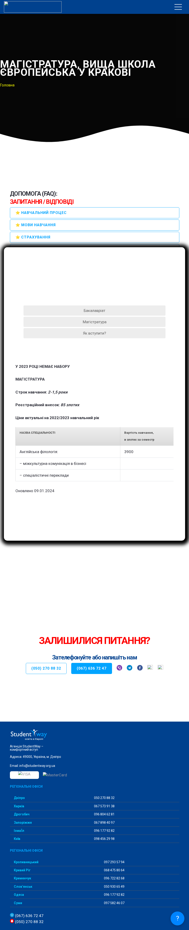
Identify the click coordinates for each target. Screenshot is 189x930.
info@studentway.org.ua (37, 766)
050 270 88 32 (104, 798)
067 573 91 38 (104, 806)
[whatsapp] (150, 668)
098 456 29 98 (104, 839)
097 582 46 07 (113, 903)
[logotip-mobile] (33, 7)
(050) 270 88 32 (29, 921)
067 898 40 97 (104, 822)
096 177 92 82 (104, 830)
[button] (178, 7)
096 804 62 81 (104, 814)
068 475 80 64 (113, 870)
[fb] (140, 668)
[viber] (119, 668)
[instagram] (160, 668)
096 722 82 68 (113, 878)
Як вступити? (94, 333)
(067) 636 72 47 (29, 915)
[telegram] (129, 668)
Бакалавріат (94, 310)
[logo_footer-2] (94, 735)
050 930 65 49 (113, 886)
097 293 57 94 (113, 862)
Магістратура (94, 322)
